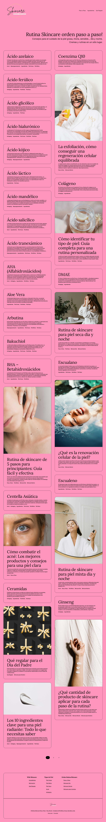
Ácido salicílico (20, 220)
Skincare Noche (31, 482)
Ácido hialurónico (23, 126)
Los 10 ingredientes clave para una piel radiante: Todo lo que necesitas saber (26, 727)
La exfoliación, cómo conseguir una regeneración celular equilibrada (77, 153)
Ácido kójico (18, 150)
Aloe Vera (16, 294)
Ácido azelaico (20, 56)
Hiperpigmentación (15, 66)
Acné (8, 66)
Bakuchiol (16, 341)
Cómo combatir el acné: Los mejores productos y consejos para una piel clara (26, 559)
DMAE (64, 274)
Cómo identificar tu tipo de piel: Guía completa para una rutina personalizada (77, 246)
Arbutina (15, 318)
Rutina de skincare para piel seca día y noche (75, 334)
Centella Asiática (22, 496)
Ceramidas (17, 589)
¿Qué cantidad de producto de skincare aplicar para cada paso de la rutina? (78, 699)
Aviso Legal (50, 813)
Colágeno (67, 183)
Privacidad (56, 813)
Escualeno (67, 480)
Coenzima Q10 (71, 56)
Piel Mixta (37, 66)
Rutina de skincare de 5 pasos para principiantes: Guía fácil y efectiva (27, 466)
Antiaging (9, 89)
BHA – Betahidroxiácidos (23, 366)
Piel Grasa (31, 66)
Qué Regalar (10, 674)
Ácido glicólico (20, 103)
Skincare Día (23, 482)
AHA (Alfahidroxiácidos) (24, 268)
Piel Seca (28, 89)
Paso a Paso (10, 482)
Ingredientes (24, 66)
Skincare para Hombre (19, 674)
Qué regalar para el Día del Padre (24, 662)
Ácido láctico (19, 173)
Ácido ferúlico (20, 79)
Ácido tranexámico (24, 243)
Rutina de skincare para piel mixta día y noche (76, 574)
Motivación (32, 783)
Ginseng (66, 602)
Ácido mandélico (22, 196)
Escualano (67, 362)
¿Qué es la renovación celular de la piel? (78, 454)
